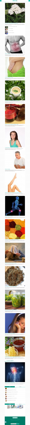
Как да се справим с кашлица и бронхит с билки (12, 26)
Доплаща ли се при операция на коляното (13, 407)
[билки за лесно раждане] (6, 29)
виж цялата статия (10, 388)
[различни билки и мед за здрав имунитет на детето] (15, 346)
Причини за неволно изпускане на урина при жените (9, 408)
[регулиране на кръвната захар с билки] (15, 276)
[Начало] (15, 417)
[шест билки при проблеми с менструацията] (15, 13)
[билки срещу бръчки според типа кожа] (15, 300)
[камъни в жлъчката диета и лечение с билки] (15, 114)
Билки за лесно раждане (10, 28)
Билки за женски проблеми (10, 30)
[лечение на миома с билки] (15, 67)
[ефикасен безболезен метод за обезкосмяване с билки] (15, 182)
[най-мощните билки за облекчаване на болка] (15, 229)
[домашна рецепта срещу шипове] (15, 372)
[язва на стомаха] (15, 44)
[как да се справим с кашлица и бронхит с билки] (6, 27)
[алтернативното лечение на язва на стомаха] (15, 137)
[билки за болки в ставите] (15, 206)
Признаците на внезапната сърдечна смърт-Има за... (21, 408)
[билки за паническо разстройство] (15, 323)
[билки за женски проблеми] (6, 31)
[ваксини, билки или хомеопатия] (6, 33)
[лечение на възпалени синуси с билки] (15, 253)
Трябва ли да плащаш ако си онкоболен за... (17, 407)
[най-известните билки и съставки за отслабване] (15, 90)
